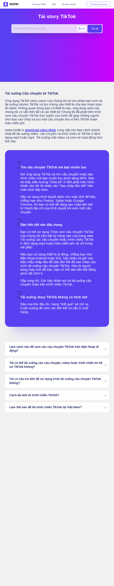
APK (54, 4)
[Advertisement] (57, 57)
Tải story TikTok (39, 4)
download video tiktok (40, 130)
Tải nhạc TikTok (68, 4)
